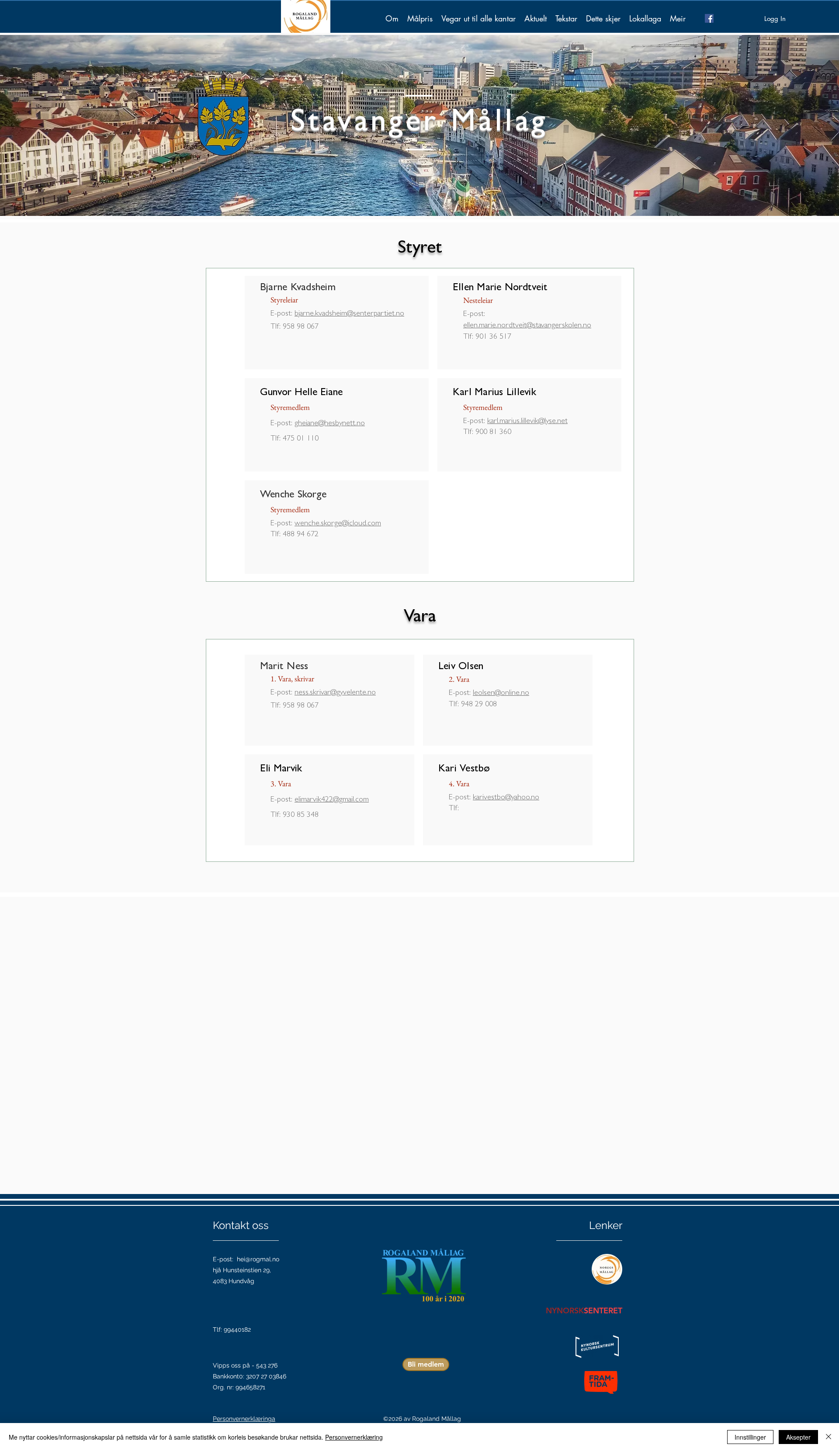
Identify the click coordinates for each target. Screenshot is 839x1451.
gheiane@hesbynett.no (330, 424)
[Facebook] (709, 18)
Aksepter (798, 1437)
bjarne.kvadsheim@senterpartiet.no (349, 314)
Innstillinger (750, 1437)
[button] (420, 18)
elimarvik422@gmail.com (332, 800)
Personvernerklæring (354, 1437)
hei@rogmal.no (258, 1259)
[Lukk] (828, 1437)
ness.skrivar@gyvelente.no (335, 693)
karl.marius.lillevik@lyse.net (527, 422)
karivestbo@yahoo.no (506, 798)
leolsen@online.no (501, 694)
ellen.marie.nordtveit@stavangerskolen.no (527, 326)
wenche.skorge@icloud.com (338, 524)
